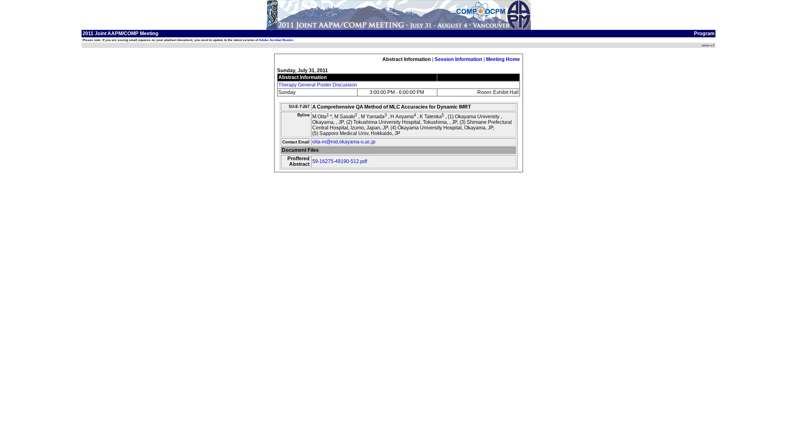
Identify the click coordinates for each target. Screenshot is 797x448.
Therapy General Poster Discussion (317, 84)
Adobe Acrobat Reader (276, 40)
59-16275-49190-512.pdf (339, 161)
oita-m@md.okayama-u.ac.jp (343, 141)
